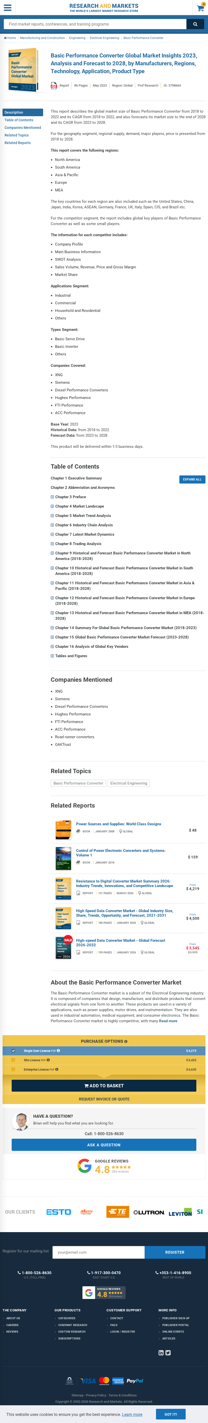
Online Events (173, 1331)
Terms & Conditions (123, 1395)
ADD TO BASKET (104, 1085)
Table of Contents (19, 120)
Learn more (132, 1414)
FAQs (113, 1325)
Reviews (12, 1331)
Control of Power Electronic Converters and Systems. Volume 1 (121, 852)
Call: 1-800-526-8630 (104, 1133)
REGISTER (175, 1252)
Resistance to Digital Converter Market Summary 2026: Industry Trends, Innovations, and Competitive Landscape (124, 883)
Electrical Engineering (128, 783)
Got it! (171, 1414)
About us (13, 1318)
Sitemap (77, 1395)
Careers (12, 1325)
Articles (169, 1338)
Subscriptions (69, 1338)
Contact (116, 1318)
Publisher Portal (175, 1325)
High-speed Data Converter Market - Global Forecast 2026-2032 (120, 942)
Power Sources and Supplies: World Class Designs (118, 824)
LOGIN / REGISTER (122, 1331)
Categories (66, 1318)
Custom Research (71, 1331)
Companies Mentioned (23, 128)
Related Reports (18, 143)
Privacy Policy (96, 1395)
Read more (168, 1021)
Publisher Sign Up (175, 1318)
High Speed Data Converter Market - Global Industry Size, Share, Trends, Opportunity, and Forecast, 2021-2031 (124, 913)
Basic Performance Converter (78, 783)
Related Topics (17, 135)
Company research (72, 1325)
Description (14, 112)
